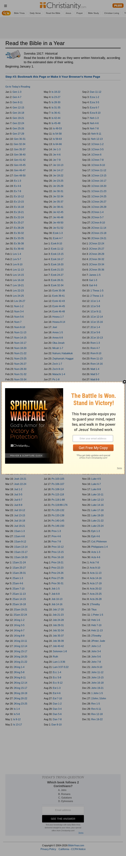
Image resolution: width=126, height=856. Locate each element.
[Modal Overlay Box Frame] (63, 428)
